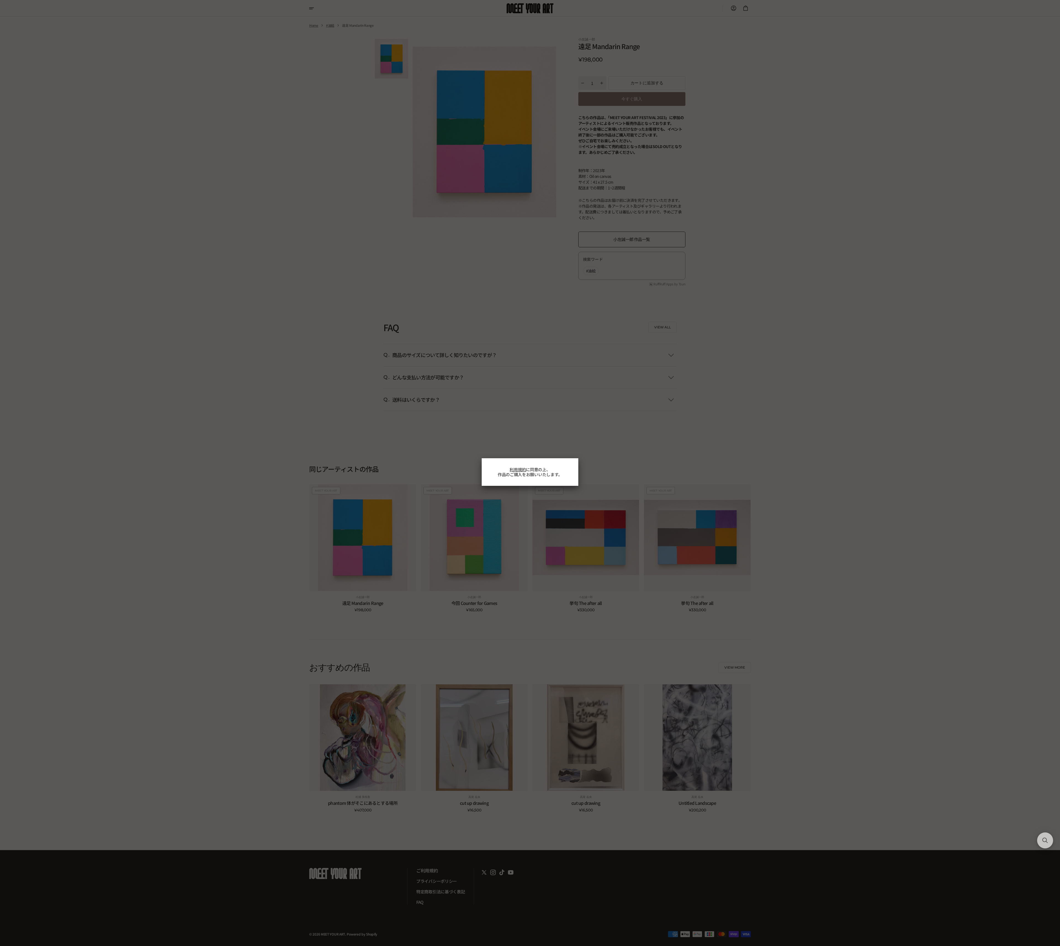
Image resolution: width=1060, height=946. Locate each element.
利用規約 (518, 469)
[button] (1045, 840)
